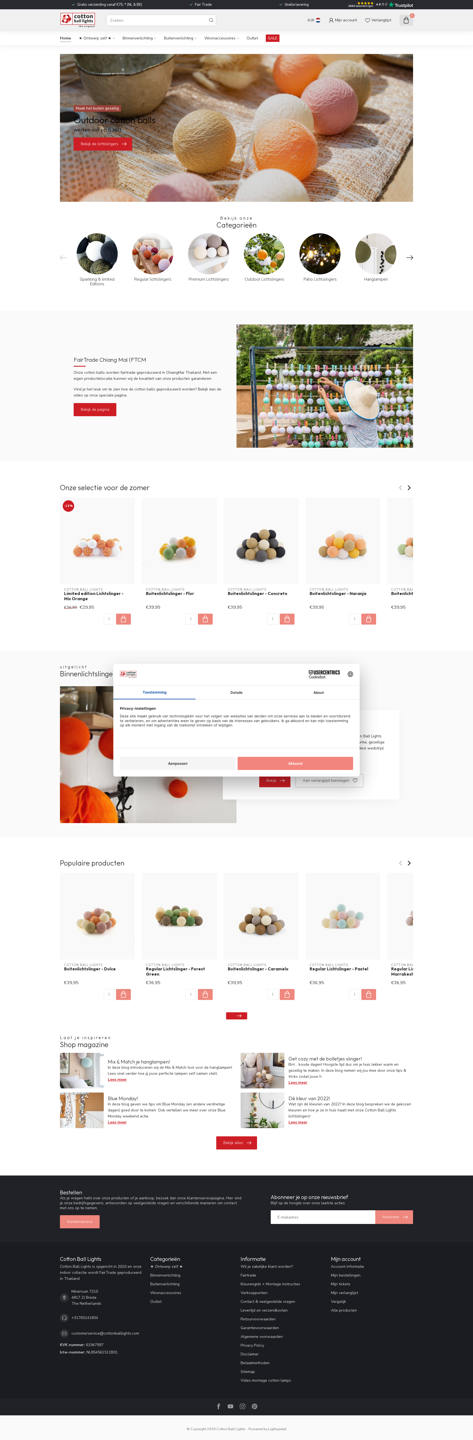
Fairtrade (248, 1275)
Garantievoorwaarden (260, 1327)
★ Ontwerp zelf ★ (95, 38)
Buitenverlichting (178, 38)
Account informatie (347, 1266)
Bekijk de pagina (95, 409)
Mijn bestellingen (345, 1275)
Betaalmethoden (255, 1363)
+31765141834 (84, 1317)
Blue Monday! (123, 1098)
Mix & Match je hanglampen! (139, 1062)
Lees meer (117, 1079)
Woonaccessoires (219, 38)
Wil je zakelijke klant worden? (267, 1266)
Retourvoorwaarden (258, 1319)
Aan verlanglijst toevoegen (326, 780)
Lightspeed (277, 1429)
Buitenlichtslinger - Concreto (257, 593)
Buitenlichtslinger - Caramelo (258, 969)
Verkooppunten (254, 1292)
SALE (272, 38)
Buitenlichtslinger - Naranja (338, 593)
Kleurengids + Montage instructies (270, 1284)
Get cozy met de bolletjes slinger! (325, 1059)
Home (65, 38)
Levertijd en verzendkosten (264, 1310)
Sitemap (248, 1371)
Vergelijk (338, 1301)
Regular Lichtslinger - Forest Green (175, 971)
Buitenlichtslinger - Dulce (90, 969)
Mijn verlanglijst (344, 1292)
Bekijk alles (233, 1142)
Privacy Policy (252, 1345)
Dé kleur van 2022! (309, 1098)
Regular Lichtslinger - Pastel (339, 969)
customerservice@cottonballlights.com (105, 1333)
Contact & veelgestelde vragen (268, 1301)
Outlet (252, 38)
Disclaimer (250, 1354)
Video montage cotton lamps (266, 1380)
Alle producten (344, 1310)
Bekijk (271, 780)
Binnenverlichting (138, 38)
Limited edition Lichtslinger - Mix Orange (93, 596)
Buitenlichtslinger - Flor (170, 593)
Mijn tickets (340, 1284)
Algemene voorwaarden (262, 1336)
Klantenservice (80, 1221)
